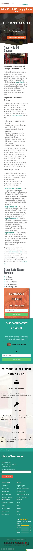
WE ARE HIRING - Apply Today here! (16, 10)
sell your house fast (15, 252)
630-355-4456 (24, 4)
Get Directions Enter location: (8, 469)
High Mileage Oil (11, 207)
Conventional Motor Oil (13, 189)
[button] (13, 3)
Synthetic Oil (9, 233)
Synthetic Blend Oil (11, 219)
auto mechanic (17, 115)
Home (2, 450)
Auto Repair (20, 82)
